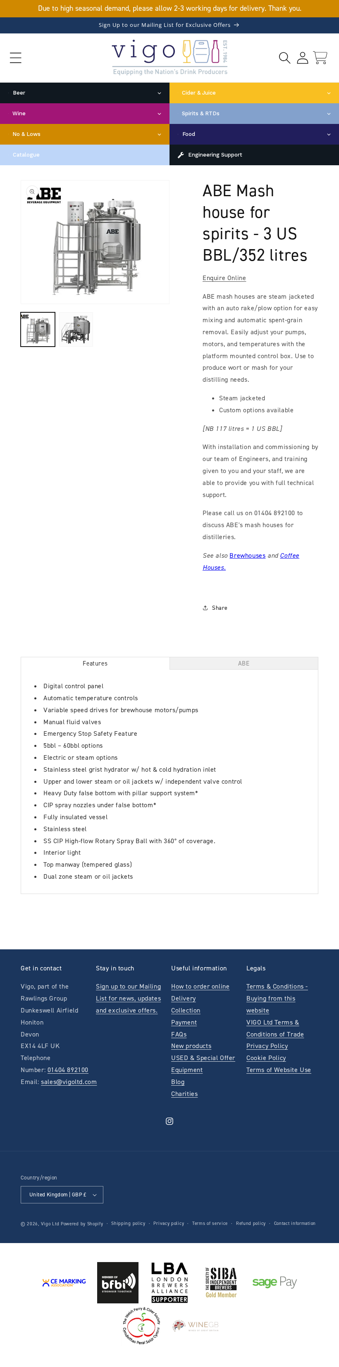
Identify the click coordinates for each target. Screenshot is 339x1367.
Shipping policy (128, 1223)
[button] (15, 57)
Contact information (295, 1223)
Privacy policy (168, 1223)
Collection (186, 1010)
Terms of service (210, 1223)
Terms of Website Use (278, 1069)
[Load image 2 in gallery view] (76, 329)
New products (191, 1045)
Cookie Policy (266, 1057)
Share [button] (220, 608)
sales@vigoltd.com (69, 1081)
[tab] (95, 663)
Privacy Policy (267, 1045)
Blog (177, 1081)
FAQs (178, 1034)
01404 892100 (68, 1069)
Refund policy (251, 1223)
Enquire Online (224, 277)
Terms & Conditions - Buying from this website (277, 998)
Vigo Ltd (50, 1224)
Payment (184, 1022)
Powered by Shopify (82, 1224)
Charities (184, 1093)
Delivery (183, 998)
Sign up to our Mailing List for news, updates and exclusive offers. (128, 998)
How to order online (200, 986)
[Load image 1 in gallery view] (38, 329)
